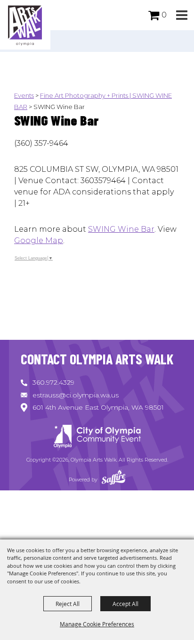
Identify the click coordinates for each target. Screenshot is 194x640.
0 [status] (164, 14)
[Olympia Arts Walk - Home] (97, 438)
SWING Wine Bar (121, 229)
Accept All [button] (125, 603)
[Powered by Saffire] (113, 479)
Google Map (38, 240)
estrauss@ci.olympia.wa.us (75, 395)
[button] (181, 15)
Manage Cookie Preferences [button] (97, 624)
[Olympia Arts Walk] (25, 25)
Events (24, 95)
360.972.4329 (53, 382)
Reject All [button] (68, 603)
